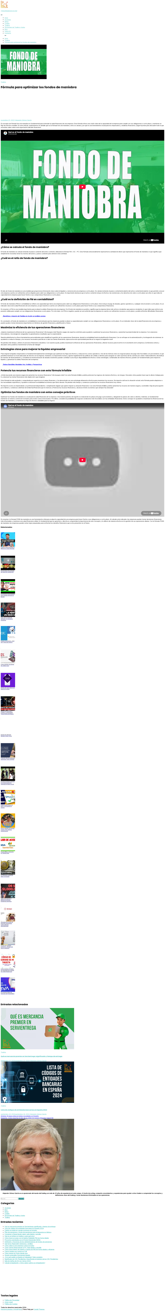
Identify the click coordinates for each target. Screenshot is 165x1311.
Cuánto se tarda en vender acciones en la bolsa (21, 1230)
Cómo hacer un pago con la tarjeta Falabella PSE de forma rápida (27, 1238)
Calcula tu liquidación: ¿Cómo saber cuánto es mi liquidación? (25, 1263)
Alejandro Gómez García (23, 120)
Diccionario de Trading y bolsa (15, 27)
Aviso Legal (9, 1302)
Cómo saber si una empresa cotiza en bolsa (19, 1246)
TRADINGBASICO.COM (9, 11)
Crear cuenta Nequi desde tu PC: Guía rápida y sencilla (23, 1247)
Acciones (8, 20)
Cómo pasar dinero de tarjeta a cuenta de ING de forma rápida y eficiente (29, 1249)
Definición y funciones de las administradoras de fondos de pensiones (28, 1242)
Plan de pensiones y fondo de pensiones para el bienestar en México (28, 1232)
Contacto (8, 33)
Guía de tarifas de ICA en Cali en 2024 (18, 1261)
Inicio (6, 18)
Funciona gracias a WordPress (11, 1309)
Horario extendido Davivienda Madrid (17, 1255)
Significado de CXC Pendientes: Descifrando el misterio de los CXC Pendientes (31, 1259)
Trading (7, 25)
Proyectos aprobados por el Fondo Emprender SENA (22, 1240)
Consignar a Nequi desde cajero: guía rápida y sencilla (23, 1234)
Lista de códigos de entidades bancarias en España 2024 (24, 1110)
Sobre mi (8, 31)
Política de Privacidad (12, 1300)
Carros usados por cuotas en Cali (16, 1251)
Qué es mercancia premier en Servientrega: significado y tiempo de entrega (31, 1056)
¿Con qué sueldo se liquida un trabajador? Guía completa (23, 1257)
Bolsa (6, 21)
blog (6, 29)
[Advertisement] (82, 105)
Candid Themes (39, 1309)
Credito (7, 23)
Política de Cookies (11, 1304)
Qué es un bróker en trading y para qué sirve (19, 1236)
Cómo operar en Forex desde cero (16, 1253)
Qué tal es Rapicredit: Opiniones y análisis (19, 1244)
